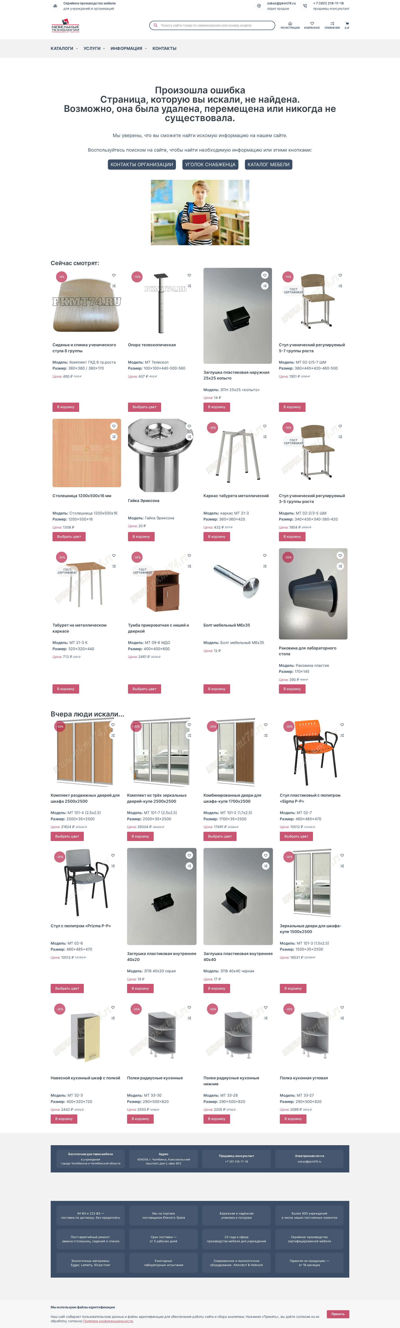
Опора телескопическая (152, 345)
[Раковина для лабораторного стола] (313, 594)
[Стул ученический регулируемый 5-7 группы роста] (313, 302)
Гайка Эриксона (143, 500)
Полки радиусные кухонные (155, 1078)
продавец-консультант (331, 8)
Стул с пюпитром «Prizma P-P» (81, 926)
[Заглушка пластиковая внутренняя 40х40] (238, 896)
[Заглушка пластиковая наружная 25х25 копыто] (237, 316)
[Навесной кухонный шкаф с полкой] (85, 1034)
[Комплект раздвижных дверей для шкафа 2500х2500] (85, 752)
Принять (338, 1314)
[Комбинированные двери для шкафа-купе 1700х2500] (238, 752)
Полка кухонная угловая (304, 1078)
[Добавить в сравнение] (114, 286)
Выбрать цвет (144, 407)
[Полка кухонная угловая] (314, 1034)
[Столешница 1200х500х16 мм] (87, 453)
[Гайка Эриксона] (162, 455)
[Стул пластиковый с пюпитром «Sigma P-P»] (314, 752)
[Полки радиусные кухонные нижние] (238, 1034)
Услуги (92, 48)
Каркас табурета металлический (236, 495)
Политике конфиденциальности (108, 1321)
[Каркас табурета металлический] (237, 453)
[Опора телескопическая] (162, 302)
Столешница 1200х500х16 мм (82, 495)
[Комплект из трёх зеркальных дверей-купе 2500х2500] (162, 752)
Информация (126, 48)
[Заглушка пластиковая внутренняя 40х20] (162, 896)
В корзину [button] (66, 407)
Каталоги (62, 48)
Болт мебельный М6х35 (226, 625)
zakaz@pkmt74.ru (309, 1161)
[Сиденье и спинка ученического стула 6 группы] (87, 302)
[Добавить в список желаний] (114, 275)
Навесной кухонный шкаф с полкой (85, 1078)
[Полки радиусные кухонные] (162, 1034)
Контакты (164, 48)
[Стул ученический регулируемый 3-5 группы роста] (313, 453)
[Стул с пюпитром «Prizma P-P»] (85, 882)
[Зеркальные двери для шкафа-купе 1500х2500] (314, 882)
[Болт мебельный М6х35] (237, 582)
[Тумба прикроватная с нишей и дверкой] (162, 582)
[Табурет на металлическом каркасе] (87, 582)
